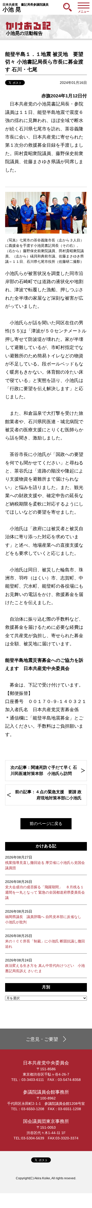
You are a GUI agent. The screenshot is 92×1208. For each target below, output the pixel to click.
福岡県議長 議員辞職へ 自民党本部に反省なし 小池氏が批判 (45, 916)
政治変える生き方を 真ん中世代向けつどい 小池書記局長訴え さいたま (45, 965)
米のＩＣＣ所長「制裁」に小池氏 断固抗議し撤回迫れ (45, 941)
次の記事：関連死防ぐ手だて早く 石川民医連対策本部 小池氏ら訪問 (43, 770)
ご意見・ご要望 (42, 1039)
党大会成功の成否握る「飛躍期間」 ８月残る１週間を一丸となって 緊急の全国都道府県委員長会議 (45, 890)
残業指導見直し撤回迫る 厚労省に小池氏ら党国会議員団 (45, 862)
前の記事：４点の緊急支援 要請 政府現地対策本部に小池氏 (48, 795)
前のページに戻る (46, 823)
